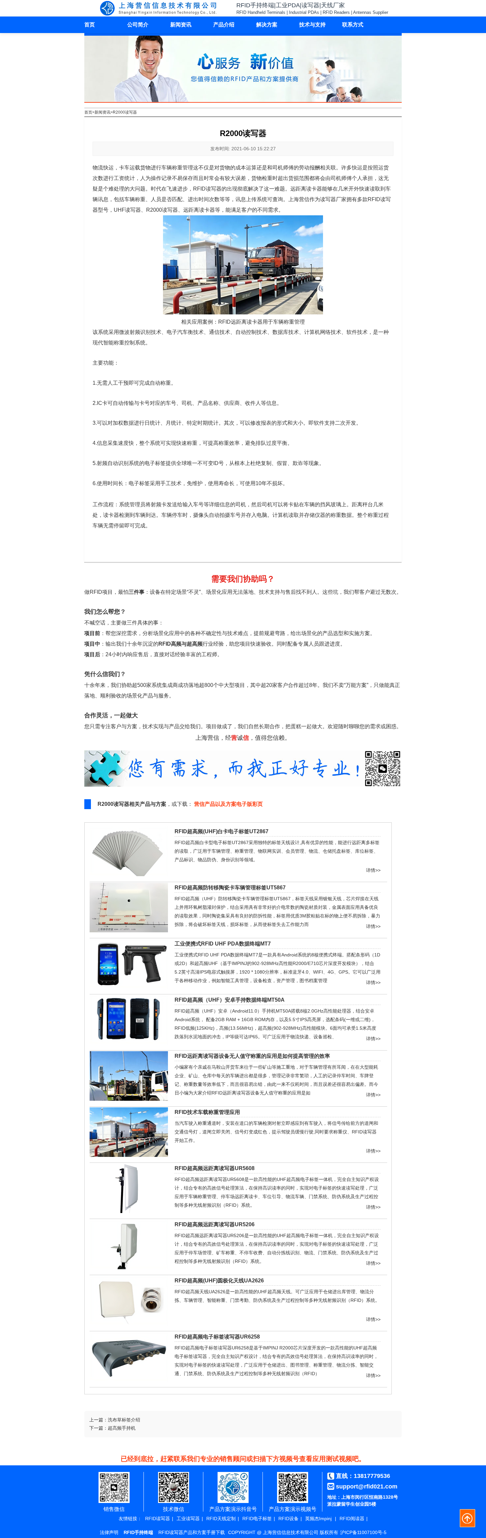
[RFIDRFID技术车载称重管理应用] (129, 1155)
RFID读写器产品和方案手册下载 (191, 1532)
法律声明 (109, 1532)
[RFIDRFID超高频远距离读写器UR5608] (129, 1211)
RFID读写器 (157, 1518)
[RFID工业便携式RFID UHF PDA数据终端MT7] (129, 986)
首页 (89, 24)
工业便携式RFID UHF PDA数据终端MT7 (223, 944)
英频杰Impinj (318, 1518)
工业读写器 (188, 1518)
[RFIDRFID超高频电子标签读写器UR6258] (129, 1379)
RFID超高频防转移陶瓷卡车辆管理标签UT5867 (230, 887)
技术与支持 (312, 24)
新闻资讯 (180, 24)
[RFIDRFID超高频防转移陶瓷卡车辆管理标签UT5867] (129, 930)
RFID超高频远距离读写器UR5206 (215, 1224)
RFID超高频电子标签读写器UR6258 (217, 1337)
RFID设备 (288, 1518)
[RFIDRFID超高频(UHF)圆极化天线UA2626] (129, 1323)
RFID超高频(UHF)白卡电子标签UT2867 (221, 831)
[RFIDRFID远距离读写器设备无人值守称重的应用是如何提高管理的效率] (129, 1099)
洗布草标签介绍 (124, 1419)
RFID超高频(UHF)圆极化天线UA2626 (219, 1280)
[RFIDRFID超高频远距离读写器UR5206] (129, 1267)
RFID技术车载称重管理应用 (207, 1112)
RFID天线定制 (221, 1518)
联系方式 (352, 24)
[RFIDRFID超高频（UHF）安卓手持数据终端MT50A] (129, 1043)
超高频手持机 (122, 1428)
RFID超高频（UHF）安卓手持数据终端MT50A (230, 1000)
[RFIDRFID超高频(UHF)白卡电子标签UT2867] (129, 874)
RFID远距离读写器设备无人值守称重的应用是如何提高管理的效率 (252, 1056)
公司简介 (137, 24)
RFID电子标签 (257, 1518)
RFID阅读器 (352, 1518)
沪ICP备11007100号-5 (363, 1532)
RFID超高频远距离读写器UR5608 (215, 1168)
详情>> (373, 869)
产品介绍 (223, 24)
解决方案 (266, 24)
